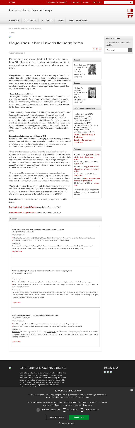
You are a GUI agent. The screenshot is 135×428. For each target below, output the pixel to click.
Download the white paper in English (23, 207)
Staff (61, 20)
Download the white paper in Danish (22, 212)
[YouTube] (108, 372)
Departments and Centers (57, 2)
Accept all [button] (79, 417)
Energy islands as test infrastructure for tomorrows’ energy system (86, 169)
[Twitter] (105, 372)
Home (11, 28)
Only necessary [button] (56, 417)
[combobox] (131, 390)
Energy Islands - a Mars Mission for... (30, 28)
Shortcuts (76, 2)
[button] (67, 423)
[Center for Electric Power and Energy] (10, 368)
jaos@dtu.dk (78, 77)
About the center (78, 20)
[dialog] (67, 407)
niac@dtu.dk (78, 102)
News (16, 28)
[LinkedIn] (111, 372)
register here (78, 164)
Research (14, 20)
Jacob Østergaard (81, 65)
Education (47, 20)
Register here (17, 251)
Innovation (30, 20)
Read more (87, 405)
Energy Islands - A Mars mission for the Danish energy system (87, 157)
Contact (86, 2)
